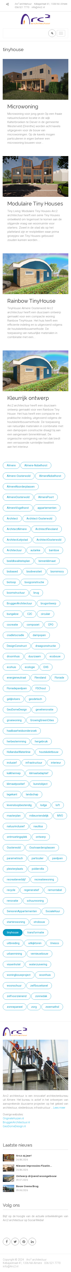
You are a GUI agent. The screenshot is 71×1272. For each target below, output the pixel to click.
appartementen (46, 507)
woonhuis (45, 974)
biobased (12, 571)
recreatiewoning (44, 879)
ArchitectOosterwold (49, 539)
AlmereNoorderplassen (21, 486)
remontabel (55, 890)
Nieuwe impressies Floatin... (34, 1165)
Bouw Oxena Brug (27, 1186)
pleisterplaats (15, 868)
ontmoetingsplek (17, 836)
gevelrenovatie (44, 709)
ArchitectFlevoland (46, 529)
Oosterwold (14, 847)
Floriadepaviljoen (17, 688)
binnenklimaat (47, 560)
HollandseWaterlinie (18, 751)
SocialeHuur (53, 911)
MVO (60, 815)
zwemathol (52, 1006)
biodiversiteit (34, 571)
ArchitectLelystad (17, 539)
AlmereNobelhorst (50, 475)
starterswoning (16, 921)
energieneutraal (16, 677)
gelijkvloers (13, 699)
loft (58, 805)
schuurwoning (35, 900)
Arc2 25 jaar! (24, 1155)
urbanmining (14, 953)
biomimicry (57, 571)
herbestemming (16, 741)
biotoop (11, 582)
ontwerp (41, 836)
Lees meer (59, 1107)
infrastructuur (34, 762)
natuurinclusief (16, 826)
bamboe (54, 550)
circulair (45, 613)
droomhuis (13, 656)
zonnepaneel (15, 1006)
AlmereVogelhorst (18, 507)
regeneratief (31, 890)
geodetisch (35, 699)
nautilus (38, 826)
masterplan (14, 815)
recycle (11, 890)
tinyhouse (13, 932)
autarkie (35, 550)
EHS (46, 667)
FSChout (41, 688)
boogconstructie (34, 582)
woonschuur (14, 985)
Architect (12, 518)
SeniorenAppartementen (22, 911)
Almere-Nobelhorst (35, 465)
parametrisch (15, 858)
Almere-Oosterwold (18, 475)
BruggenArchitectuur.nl (16, 1122)
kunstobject (41, 783)
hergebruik (41, 741)
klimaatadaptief (38, 773)
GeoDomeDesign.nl (14, 1126)
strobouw (39, 921)
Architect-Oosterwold (39, 518)
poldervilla (38, 868)
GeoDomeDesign (17, 709)
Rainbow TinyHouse (31, 301)
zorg (34, 1006)
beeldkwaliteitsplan (18, 560)
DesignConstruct (17, 645)
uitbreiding (13, 943)
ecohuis (11, 667)
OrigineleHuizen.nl (13, 1118)
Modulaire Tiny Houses (35, 204)
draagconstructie (45, 645)
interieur (56, 762)
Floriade (59, 677)
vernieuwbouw (39, 953)
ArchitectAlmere (17, 529)
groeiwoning (14, 720)
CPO (50, 624)
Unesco (54, 943)
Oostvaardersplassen (42, 847)
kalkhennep (14, 773)
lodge (43, 805)
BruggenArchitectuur (19, 603)
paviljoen (57, 858)
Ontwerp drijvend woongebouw (36, 1176)
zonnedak (41, 996)
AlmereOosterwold (18, 497)
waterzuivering (38, 964)
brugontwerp (48, 603)
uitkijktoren (34, 943)
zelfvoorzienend (17, 996)
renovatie (12, 900)
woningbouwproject (18, 974)
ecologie (30, 667)
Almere (11, 465)
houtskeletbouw (49, 751)
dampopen (39, 635)
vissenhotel (13, 964)
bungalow (13, 613)
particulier (38, 858)
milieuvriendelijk (38, 815)
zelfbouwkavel (39, 985)
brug (36, 592)
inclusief (12, 762)
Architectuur (14, 550)
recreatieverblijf (16, 879)
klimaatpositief (16, 783)
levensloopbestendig (19, 805)
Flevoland (40, 677)
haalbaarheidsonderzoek (22, 730)
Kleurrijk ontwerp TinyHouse (28, 401)
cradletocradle (15, 635)
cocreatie (12, 624)
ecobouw (55, 656)
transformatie (35, 932)
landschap (32, 794)
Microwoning (22, 106)
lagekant (12, 794)
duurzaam (34, 656)
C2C (29, 613)
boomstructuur (16, 592)
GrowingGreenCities (42, 720)
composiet (33, 624)
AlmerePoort (46, 497)
